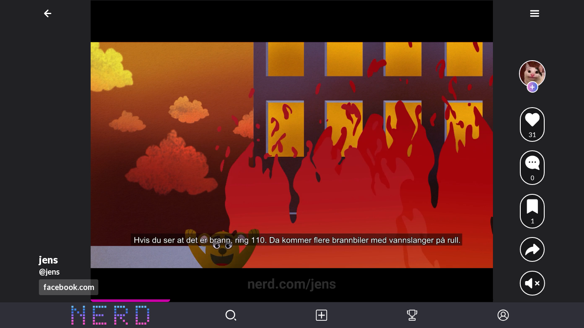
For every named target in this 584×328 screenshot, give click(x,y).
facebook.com (68, 287)
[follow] (532, 87)
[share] (532, 249)
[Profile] (503, 315)
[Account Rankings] (412, 315)
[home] (110, 315)
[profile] (532, 73)
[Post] (321, 315)
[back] (49, 13)
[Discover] (231, 315)
